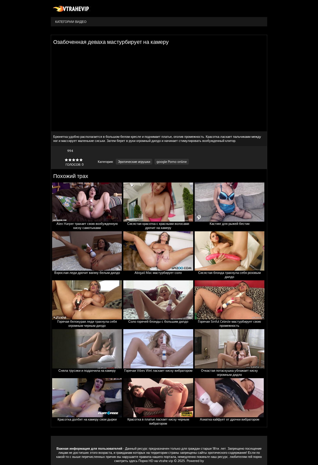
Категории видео (71, 22)
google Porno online (172, 162)
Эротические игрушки (134, 162)
